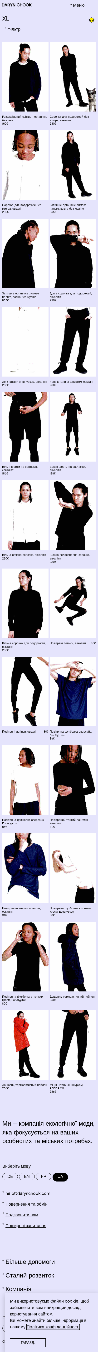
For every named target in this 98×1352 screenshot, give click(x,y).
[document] (49, 676)
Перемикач (13, 1313)
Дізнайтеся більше (36, 1303)
